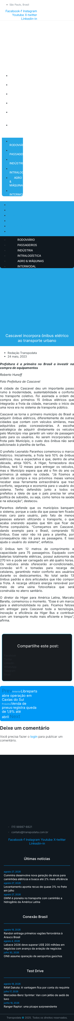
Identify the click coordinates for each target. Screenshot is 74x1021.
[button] (37, 655)
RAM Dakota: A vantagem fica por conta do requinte (36, 987)
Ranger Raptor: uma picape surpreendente (30, 1006)
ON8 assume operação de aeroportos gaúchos (33, 956)
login (33, 736)
